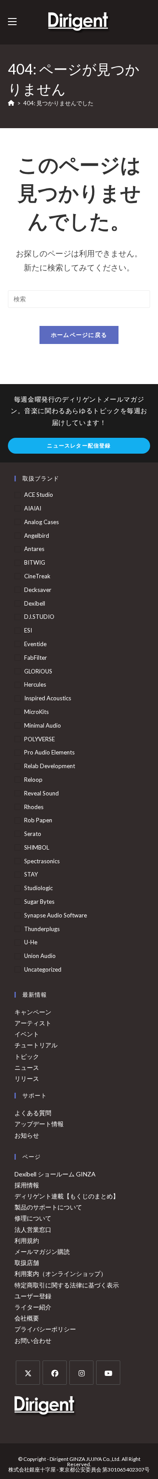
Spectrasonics (42, 861)
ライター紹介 (32, 1307)
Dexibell (34, 603)
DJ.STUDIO (39, 616)
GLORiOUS (38, 671)
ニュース (26, 1067)
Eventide (35, 643)
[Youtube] (108, 1373)
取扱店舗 (26, 1262)
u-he (30, 942)
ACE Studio (38, 494)
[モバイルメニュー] (12, 21)
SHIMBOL (36, 847)
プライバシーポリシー (45, 1329)
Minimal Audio (42, 725)
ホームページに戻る (79, 334)
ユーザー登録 (32, 1296)
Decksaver (37, 589)
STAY (31, 874)
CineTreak (37, 576)
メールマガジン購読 (42, 1251)
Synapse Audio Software (55, 915)
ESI (28, 630)
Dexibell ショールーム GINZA (55, 1174)
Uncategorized (42, 969)
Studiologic (38, 887)
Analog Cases (41, 521)
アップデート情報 (39, 1124)
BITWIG (34, 562)
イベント (26, 1034)
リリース (26, 1078)
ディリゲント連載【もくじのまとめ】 (66, 1196)
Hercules (35, 684)
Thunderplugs (42, 928)
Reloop (33, 779)
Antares (34, 548)
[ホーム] (11, 103)
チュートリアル (35, 1045)
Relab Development (49, 765)
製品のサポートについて (48, 1207)
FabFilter (35, 657)
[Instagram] (81, 1373)
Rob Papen (38, 820)
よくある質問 (32, 1113)
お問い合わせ (32, 1340)
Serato (32, 833)
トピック (26, 1056)
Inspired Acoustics (47, 698)
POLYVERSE (39, 739)
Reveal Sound (41, 793)
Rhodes (33, 806)
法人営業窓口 (32, 1229)
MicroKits (36, 711)
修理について (32, 1218)
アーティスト (32, 1023)
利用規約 (26, 1240)
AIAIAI (32, 508)
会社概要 (26, 1318)
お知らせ (26, 1135)
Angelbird (36, 535)
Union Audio (40, 955)
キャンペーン (32, 1012)
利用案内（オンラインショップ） (60, 1273)
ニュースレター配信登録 (79, 445)
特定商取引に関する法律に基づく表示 (66, 1285)
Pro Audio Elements (49, 752)
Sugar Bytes (39, 901)
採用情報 (26, 1185)
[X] (28, 1373)
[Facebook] (55, 1373)
